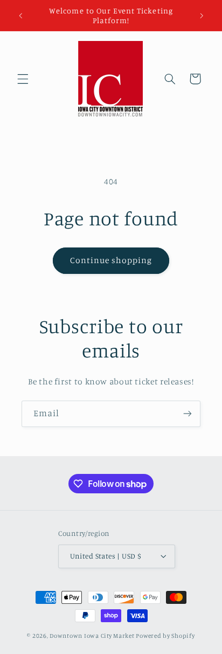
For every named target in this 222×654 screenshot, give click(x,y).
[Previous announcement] (20, 15)
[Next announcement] (201, 15)
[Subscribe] (187, 414)
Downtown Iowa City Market (92, 635)
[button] (22, 78)
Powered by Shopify (165, 635)
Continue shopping (111, 260)
